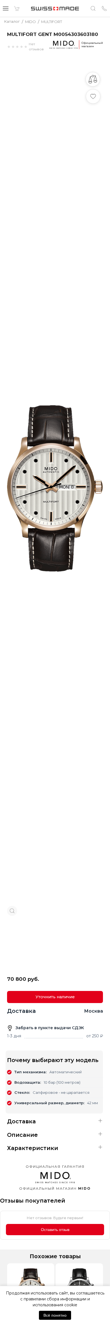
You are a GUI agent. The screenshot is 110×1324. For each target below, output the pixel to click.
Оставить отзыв (55, 1229)
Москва (93, 1011)
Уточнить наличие (55, 996)
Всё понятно (55, 1315)
